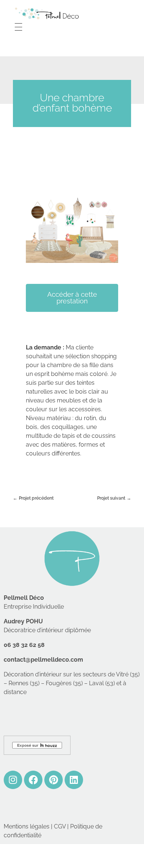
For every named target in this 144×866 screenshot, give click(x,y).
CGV (60, 826)
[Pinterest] (53, 780)
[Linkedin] (74, 780)
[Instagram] (13, 780)
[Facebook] (33, 780)
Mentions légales (26, 826)
